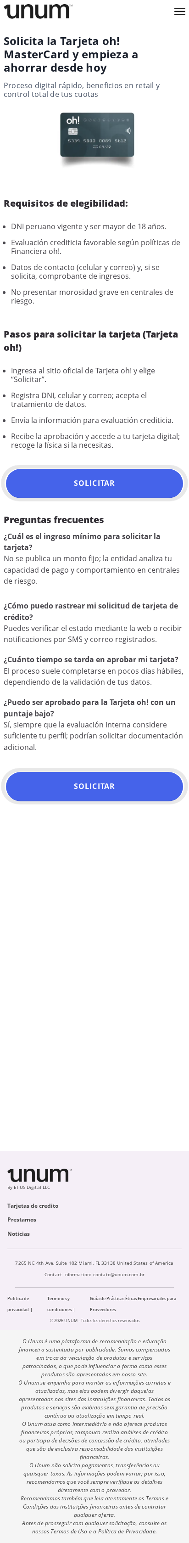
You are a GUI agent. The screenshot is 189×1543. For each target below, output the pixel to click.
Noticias (18, 1234)
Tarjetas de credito (32, 1206)
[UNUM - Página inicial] (38, 11)
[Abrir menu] (179, 11)
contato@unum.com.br (119, 1274)
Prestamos (21, 1219)
